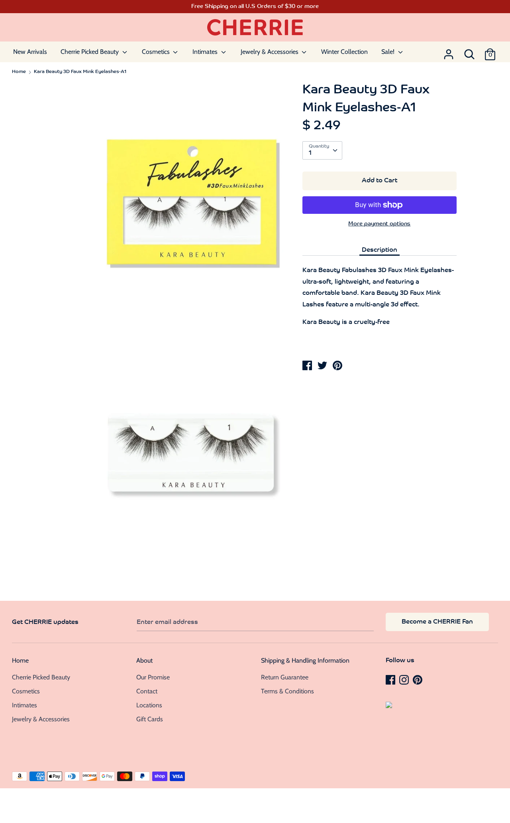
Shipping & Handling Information (305, 660)
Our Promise (153, 677)
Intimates (205, 51)
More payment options (379, 224)
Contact (146, 691)
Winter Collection (344, 51)
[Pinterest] (418, 679)
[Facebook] (391, 679)
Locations (149, 705)
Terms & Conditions (287, 691)
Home (20, 660)
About (144, 660)
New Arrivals (30, 51)
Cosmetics (156, 51)
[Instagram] (404, 679)
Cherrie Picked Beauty (90, 51)
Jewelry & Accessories (270, 51)
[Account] (449, 52)
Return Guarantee (284, 677)
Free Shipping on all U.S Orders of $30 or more (255, 7)
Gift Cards (149, 719)
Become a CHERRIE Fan (437, 622)
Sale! (388, 51)
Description (379, 250)
